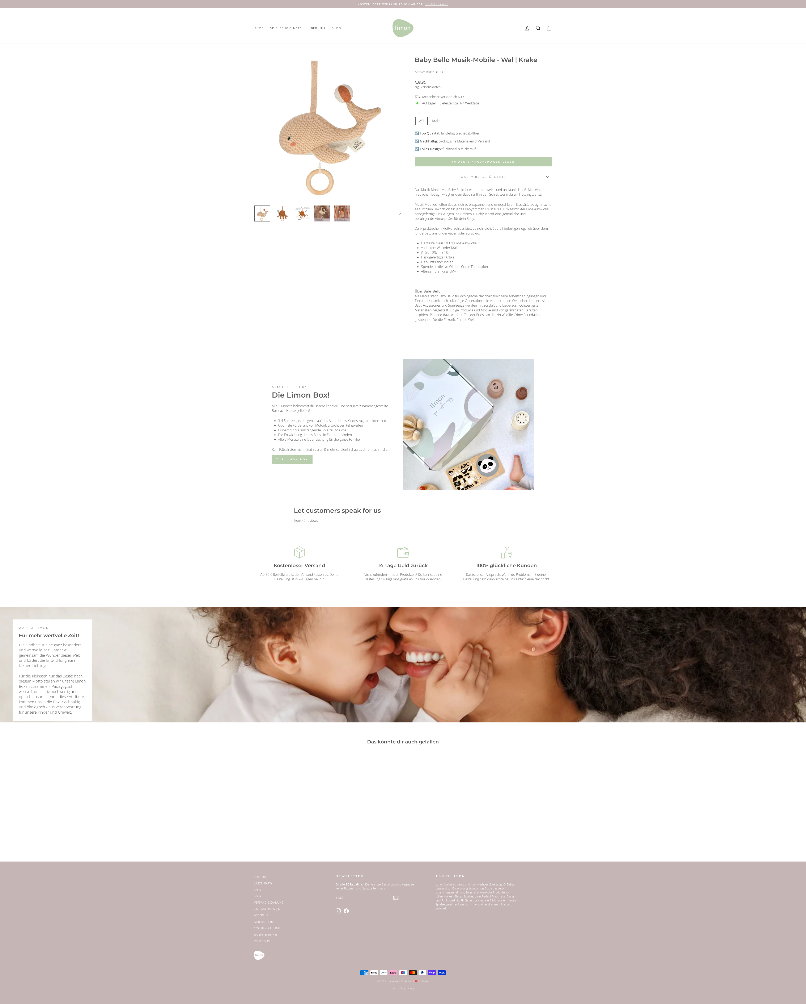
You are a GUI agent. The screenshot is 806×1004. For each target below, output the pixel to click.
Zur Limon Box (292, 459)
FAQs (257, 890)
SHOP (259, 28)
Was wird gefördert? (483, 177)
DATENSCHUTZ (264, 922)
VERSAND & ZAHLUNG (269, 902)
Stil (419, 113)
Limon (440, 884)
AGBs (257, 896)
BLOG (336, 28)
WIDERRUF (261, 915)
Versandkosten (431, 87)
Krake (436, 121)
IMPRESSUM (262, 941)
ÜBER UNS (317, 28)
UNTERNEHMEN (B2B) (268, 909)
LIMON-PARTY (263, 883)
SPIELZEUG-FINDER (286, 28)
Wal (421, 121)
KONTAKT (260, 877)
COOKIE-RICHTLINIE (267, 928)
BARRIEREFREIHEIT (266, 935)
